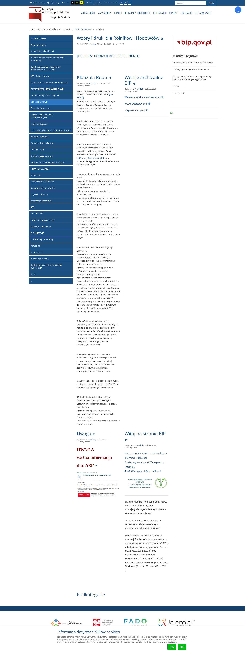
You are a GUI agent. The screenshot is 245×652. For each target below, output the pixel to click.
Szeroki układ (99, 2)
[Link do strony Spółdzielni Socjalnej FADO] (135, 622)
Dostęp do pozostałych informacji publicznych (46, 266)
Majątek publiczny (39, 194)
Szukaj (211, 3)
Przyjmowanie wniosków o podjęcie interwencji (47, 59)
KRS (32, 207)
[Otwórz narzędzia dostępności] (238, 9)
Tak (172, 647)
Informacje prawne (40, 258)
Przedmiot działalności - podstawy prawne (51, 130)
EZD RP (176, 86)
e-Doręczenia (179, 93)
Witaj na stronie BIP (145, 434)
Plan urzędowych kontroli (43, 143)
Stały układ (95, 2)
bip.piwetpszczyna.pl (135, 110)
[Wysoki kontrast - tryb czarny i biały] (73, 3)
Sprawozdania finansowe (42, 181)
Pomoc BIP (35, 245)
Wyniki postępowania (41, 226)
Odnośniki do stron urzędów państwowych (193, 62)
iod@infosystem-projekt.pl (89, 158)
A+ (129, 3)
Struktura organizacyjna (42, 156)
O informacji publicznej (42, 239)
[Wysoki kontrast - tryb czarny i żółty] (77, 3)
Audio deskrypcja (39, 124)
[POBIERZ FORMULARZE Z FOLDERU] (108, 55)
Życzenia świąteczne (40, 108)
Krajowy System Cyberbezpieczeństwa (191, 69)
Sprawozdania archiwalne (43, 188)
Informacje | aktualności (42, 51)
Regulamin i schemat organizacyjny (47, 162)
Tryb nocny (54, 3)
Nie (182, 647)
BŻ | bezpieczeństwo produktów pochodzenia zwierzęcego (46, 68)
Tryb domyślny (39, 3)
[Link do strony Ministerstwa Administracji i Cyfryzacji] (103, 622)
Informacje (36, 175)
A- (121, 3)
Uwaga (84, 434)
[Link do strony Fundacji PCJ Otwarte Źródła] (176, 622)
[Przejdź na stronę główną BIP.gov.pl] (194, 42)
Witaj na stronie (38, 45)
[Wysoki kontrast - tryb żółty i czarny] (81, 3)
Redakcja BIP (37, 252)
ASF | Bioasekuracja (40, 76)
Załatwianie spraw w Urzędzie (45, 95)
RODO (33, 274)
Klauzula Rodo (92, 77)
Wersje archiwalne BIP (144, 80)
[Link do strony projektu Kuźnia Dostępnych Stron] (66, 622)
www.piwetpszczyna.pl (136, 104)
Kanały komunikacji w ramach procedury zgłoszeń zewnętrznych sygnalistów (192, 78)
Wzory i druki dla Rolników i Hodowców (118, 38)
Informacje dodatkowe (41, 200)
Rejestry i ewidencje (40, 136)
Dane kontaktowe (39, 101)
